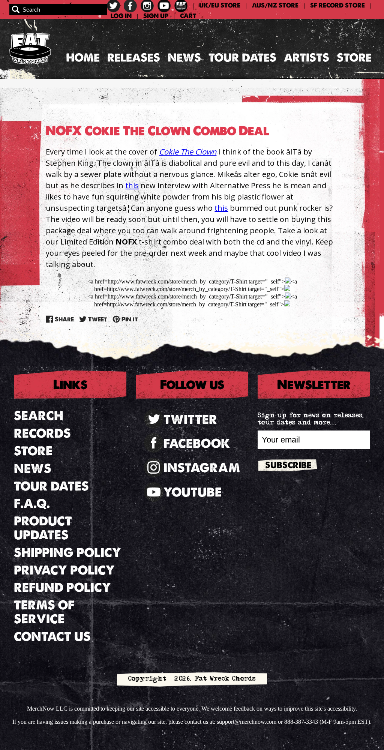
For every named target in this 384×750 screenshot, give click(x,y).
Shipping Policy (67, 552)
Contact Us (52, 636)
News (184, 57)
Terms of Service (44, 612)
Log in (121, 16)
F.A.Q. (32, 503)
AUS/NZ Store (275, 5)
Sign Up (155, 16)
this (132, 185)
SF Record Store (337, 5)
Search (38, 415)
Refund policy (62, 587)
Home (83, 57)
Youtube (193, 492)
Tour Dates (242, 57)
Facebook (197, 443)
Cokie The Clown (187, 152)
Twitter (190, 419)
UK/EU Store (219, 5)
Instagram (202, 468)
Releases (133, 57)
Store (354, 57)
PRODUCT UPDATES (43, 528)
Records (42, 433)
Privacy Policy (64, 570)
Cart (188, 16)
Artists (306, 57)
